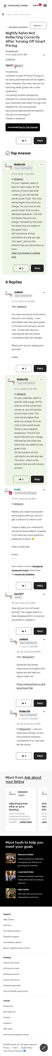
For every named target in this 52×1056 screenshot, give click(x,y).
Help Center (8, 920)
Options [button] (37, 25)
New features (9, 1012)
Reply (40, 140)
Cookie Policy (26, 1048)
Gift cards (7, 1029)
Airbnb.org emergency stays (16, 1035)
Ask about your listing (18, 27)
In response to (28, 646)
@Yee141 (18, 179)
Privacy (6, 1048)
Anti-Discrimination (12, 931)
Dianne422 (23, 792)
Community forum (11, 980)
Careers (6, 1018)
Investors (7, 1023)
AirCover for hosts (11, 968)
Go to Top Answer (28, 127)
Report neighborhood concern (16, 948)
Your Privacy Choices (12, 1051)
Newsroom (8, 1006)
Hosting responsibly (12, 986)
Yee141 (9, 65)
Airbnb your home (11, 963)
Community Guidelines (24, 574)
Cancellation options (12, 942)
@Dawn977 (28, 657)
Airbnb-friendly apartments (15, 991)
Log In (35, 5)
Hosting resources (11, 974)
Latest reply (26, 822)
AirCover (7, 925)
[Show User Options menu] (45, 5)
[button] (44, 55)
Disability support (11, 937)
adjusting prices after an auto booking (18, 806)
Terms (15, 1048)
